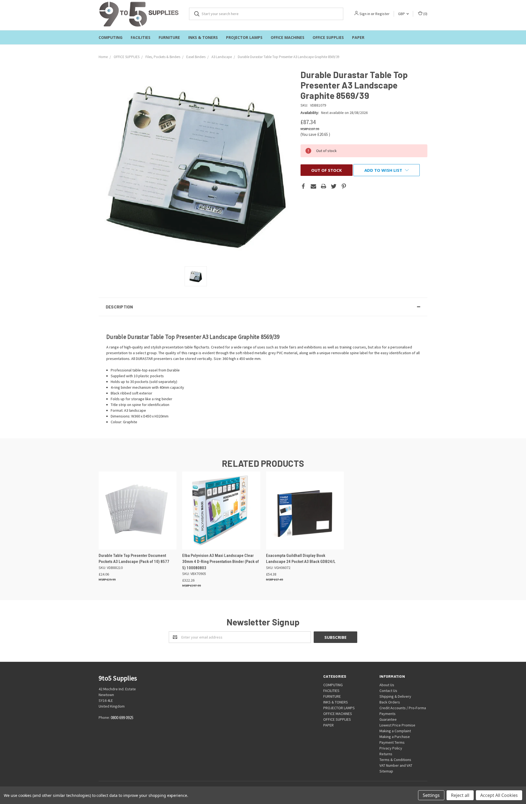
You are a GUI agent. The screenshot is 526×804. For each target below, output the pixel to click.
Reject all (460, 795)
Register (382, 13)
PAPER (358, 37)
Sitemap (386, 771)
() (424, 13)
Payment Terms (392, 742)
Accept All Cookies (499, 795)
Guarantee (388, 719)
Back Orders (389, 702)
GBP (402, 13)
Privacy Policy (390, 748)
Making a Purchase (394, 736)
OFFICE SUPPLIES (328, 37)
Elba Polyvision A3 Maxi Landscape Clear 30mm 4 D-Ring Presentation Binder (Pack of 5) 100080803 (220, 561)
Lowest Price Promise (397, 725)
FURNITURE (169, 37)
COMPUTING (110, 37)
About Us (386, 684)
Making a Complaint (395, 730)
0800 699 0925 (122, 717)
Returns (385, 753)
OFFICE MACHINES (287, 37)
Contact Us (388, 690)
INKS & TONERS (203, 37)
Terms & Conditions (395, 759)
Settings (431, 795)
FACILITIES (140, 37)
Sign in (364, 13)
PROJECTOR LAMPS (244, 37)
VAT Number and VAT (395, 765)
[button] (263, 306)
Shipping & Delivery (395, 696)
